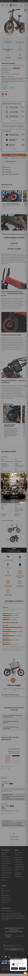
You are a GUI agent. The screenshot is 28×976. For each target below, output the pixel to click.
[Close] (25, 474)
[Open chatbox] (25, 973)
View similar (14, 968)
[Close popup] (26, 959)
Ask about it (22, 968)
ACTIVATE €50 (14, 497)
